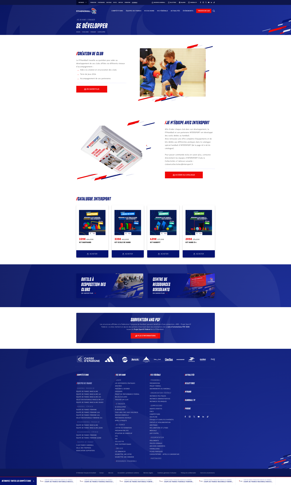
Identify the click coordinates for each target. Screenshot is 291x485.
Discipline (153, 417)
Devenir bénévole (122, 415)
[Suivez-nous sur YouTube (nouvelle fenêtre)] (208, 2)
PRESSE (188, 409)
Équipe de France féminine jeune (88, 438)
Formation (93, 2)
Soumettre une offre (123, 454)
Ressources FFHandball (126, 461)
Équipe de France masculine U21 (88, 394)
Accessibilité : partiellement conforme (128, 473)
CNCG (152, 411)
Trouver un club (121, 399)
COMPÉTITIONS (155, 414)
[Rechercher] (214, 11)
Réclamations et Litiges (159, 428)
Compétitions (117, 11)
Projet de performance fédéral (127, 394)
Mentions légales (148, 473)
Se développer (120, 407)
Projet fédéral (155, 386)
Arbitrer (118, 386)
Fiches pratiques (156, 451)
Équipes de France (133, 11)
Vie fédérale (162, 11)
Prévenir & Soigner (122, 389)
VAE (116, 439)
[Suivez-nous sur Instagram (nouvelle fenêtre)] (203, 2)
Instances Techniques (158, 401)
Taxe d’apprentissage (123, 444)
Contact (101, 473)
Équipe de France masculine (87, 391)
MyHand (188, 392)
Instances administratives (160, 399)
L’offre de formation (123, 428)
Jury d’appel (154, 433)
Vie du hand (149, 11)
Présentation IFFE (122, 430)
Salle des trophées (83, 448)
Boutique (109, 2)
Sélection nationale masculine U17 (90, 399)
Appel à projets (121, 420)
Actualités (175, 11)
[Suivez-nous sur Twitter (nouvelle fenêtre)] (206, 2)
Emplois (120, 2)
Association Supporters (85, 450)
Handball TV (190, 400)
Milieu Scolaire (121, 397)
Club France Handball (85, 445)
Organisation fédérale (161, 393)
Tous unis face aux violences (126, 412)
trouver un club (204, 11)
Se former (120, 425)
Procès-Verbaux (156, 443)
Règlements (154, 440)
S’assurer (119, 391)
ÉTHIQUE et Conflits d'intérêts (162, 419)
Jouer (118, 380)
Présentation (155, 383)
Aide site (110, 473)
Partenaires (101, 2)
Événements (188, 11)
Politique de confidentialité (188, 473)
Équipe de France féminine (86, 409)
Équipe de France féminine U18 (88, 415)
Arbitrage (153, 425)
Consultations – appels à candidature (164, 454)
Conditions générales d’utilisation (167, 473)
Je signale (134, 2)
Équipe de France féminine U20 (88, 412)
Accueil (78, 32)
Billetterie (190, 383)
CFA (116, 436)
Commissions (156, 406)
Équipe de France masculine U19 (88, 397)
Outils (115, 2)
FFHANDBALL (156, 380)
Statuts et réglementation (160, 422)
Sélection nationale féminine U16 (89, 418)
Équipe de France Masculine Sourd (89, 402)
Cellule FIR (119, 441)
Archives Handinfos (157, 446)
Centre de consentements (207, 473)
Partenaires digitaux (123, 418)
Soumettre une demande (124, 457)
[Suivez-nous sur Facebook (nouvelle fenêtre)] (200, 2)
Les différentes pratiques (125, 383)
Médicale (153, 430)
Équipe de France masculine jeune (89, 428)
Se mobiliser (120, 409)
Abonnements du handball (160, 389)
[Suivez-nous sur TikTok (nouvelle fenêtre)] (214, 2)
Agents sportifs (156, 409)
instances (81, 2)
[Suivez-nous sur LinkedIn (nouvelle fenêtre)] (211, 2)
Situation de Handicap (123, 433)
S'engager (93, 32)
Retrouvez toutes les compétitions (16, 481)
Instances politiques (158, 396)
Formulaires (155, 449)
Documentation (157, 437)
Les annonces (120, 451)
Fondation (127, 2)
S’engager (120, 404)
